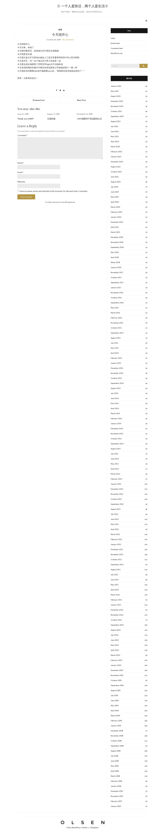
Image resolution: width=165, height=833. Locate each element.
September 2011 (117, 565)
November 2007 (117, 796)
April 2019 (115, 227)
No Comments (68, 39)
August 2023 (116, 121)
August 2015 (116, 338)
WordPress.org (116, 53)
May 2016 (115, 308)
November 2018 (117, 242)
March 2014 (115, 413)
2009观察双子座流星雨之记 (89, 118)
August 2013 (116, 449)
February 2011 (116, 600)
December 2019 (117, 222)
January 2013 (116, 484)
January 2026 (116, 86)
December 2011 (117, 549)
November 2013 (117, 434)
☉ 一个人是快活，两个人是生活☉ (82, 6)
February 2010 (116, 660)
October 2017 (116, 277)
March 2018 (115, 262)
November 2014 (117, 373)
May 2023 (115, 136)
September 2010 (117, 625)
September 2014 (117, 383)
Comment (22, 135)
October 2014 (116, 378)
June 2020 (115, 192)
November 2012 (117, 494)
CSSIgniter (94, 827)
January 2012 (116, 544)
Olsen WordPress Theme (76, 827)
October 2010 (116, 620)
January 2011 (116, 605)
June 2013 (115, 459)
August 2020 (116, 182)
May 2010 (115, 645)
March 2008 (115, 776)
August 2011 (116, 570)
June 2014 (115, 398)
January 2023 (116, 157)
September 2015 (117, 333)
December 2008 (117, 731)
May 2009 (115, 706)
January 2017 (116, 288)
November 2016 (117, 293)
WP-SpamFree (70, 202)
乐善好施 (51, 118)
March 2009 (115, 716)
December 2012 (117, 489)
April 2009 (115, 711)
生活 (60, 29)
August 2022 (116, 167)
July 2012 (114, 514)
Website (21, 181)
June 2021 (115, 177)
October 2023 (116, 111)
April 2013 (115, 469)
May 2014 (115, 403)
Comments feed (117, 48)
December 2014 (117, 368)
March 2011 (115, 595)
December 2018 (117, 237)
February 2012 (116, 539)
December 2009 (117, 670)
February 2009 (116, 721)
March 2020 (115, 207)
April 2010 (115, 650)
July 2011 (114, 575)
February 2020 (116, 212)
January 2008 (116, 786)
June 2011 (115, 580)
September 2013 (117, 444)
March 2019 (115, 232)
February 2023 (116, 152)
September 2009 (117, 685)
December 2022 (117, 162)
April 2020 (115, 202)
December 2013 (117, 429)
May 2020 (115, 197)
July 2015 (114, 343)
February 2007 (116, 801)
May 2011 (115, 585)
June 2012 (115, 519)
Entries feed (115, 43)
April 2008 (115, 771)
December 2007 (117, 791)
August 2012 (116, 509)
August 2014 (116, 388)
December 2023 (117, 101)
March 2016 (115, 313)
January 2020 (116, 217)
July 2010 (114, 635)
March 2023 (115, 147)
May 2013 (115, 464)
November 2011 (117, 554)
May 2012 (115, 524)
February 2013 (116, 479)
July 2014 (114, 393)
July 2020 (114, 187)
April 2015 (115, 353)
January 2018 (116, 267)
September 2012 (117, 504)
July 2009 (114, 695)
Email (20, 172)
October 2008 (116, 741)
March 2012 (115, 534)
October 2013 (116, 439)
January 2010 (116, 665)
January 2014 (116, 424)
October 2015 (116, 328)
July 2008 (114, 756)
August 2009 (116, 690)
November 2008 (117, 736)
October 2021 (116, 172)
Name (20, 163)
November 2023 (117, 106)
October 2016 (116, 298)
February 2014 (116, 418)
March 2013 (115, 474)
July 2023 (114, 126)
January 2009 (116, 726)
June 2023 (115, 131)
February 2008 (116, 781)
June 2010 (115, 640)
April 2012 (115, 529)
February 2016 (116, 318)
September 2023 (117, 116)
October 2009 (116, 680)
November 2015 (117, 323)
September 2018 (117, 247)
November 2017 (117, 272)
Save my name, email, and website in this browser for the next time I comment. (54, 191)
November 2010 (117, 615)
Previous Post (39, 100)
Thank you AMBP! (25, 118)
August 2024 (116, 96)
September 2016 (117, 303)
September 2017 (117, 282)
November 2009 (117, 675)
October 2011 (116, 559)
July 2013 (114, 454)
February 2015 (116, 358)
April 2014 (115, 408)
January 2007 (116, 806)
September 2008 (117, 746)
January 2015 (116, 363)
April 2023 (115, 141)
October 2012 (116, 499)
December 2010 (117, 610)
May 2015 (115, 348)
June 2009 (115, 700)
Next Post (81, 100)
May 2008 (115, 766)
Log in (113, 38)
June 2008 (115, 761)
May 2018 (115, 252)
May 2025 (115, 91)
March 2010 (115, 655)
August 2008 (116, 751)
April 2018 (115, 257)
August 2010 (116, 630)
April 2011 (115, 590)
